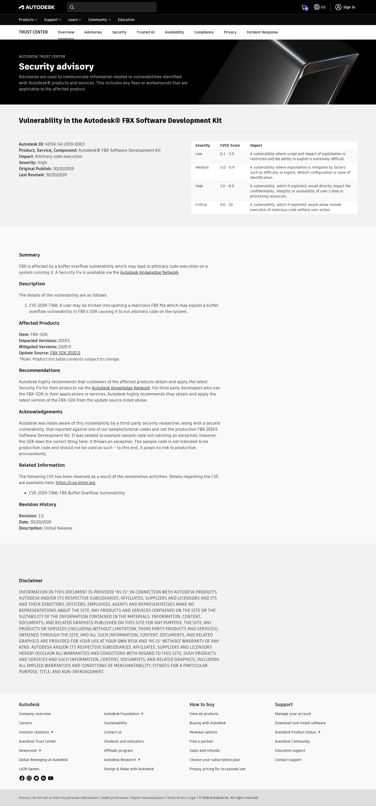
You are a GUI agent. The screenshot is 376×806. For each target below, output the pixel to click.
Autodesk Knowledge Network (149, 272)
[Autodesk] (37, 7)
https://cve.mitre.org (75, 483)
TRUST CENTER (33, 32)
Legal (192, 798)
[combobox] (112, 7)
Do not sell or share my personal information (65, 798)
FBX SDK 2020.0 (65, 353)
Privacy (24, 798)
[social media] (36, 778)
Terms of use (176, 798)
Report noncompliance (147, 798)
